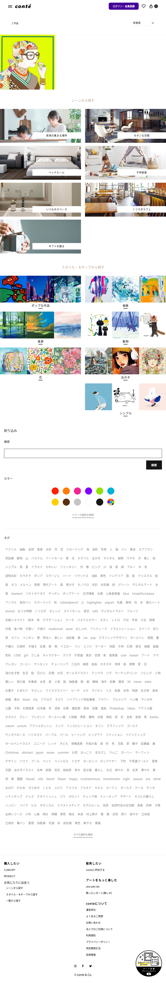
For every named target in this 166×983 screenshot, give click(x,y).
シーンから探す (14, 888)
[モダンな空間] (125, 111)
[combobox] (143, 23)
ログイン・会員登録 (124, 6)
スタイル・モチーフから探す (22, 894)
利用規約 (91, 935)
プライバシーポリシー (98, 941)
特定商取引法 (93, 948)
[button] (40, 306)
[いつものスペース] (40, 185)
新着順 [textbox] (136, 22)
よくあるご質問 (94, 916)
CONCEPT (9, 870)
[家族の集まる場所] (40, 111)
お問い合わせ (93, 922)
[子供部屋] (125, 148)
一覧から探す (13, 900)
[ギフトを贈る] (40, 222)
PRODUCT (9, 876)
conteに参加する (95, 869)
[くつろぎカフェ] (125, 185)
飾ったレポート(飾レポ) (99, 893)
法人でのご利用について (99, 929)
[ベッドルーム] (40, 148)
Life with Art (92, 886)
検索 (154, 465)
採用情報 (91, 954)
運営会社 (91, 909)
